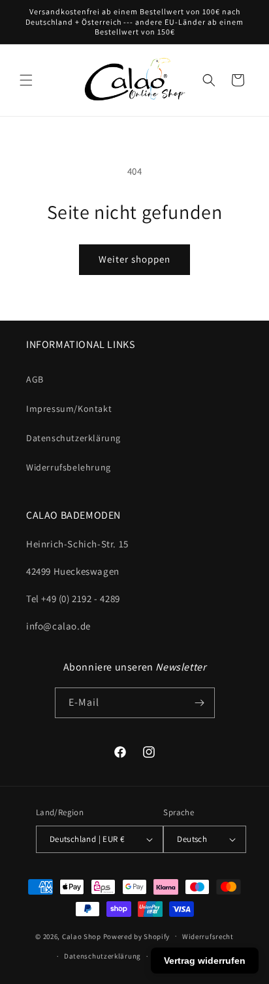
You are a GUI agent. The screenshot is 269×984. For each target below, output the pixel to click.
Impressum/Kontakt (69, 408)
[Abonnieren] (199, 702)
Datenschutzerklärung (73, 438)
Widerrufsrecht (208, 936)
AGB (35, 379)
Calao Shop (81, 935)
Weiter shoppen (134, 259)
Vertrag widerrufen (204, 960)
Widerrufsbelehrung (68, 467)
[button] (26, 80)
